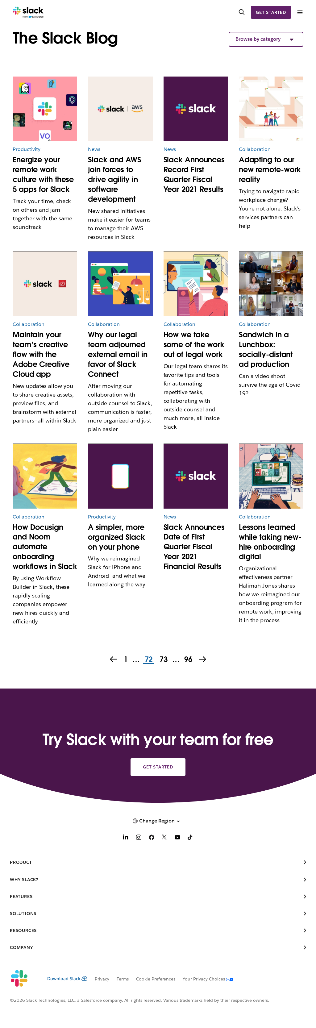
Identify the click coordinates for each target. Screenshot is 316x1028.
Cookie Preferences (156, 979)
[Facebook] (151, 838)
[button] (266, 39)
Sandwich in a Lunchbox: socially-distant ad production (266, 349)
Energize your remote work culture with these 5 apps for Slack (43, 174)
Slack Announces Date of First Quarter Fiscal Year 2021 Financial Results (194, 547)
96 (187, 660)
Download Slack (64, 978)
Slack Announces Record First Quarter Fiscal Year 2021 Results (194, 174)
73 (163, 660)
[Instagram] (138, 838)
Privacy (102, 979)
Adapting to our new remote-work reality (270, 169)
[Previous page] (113, 660)
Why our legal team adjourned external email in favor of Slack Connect (117, 354)
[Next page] (203, 660)
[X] (164, 838)
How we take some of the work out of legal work (194, 344)
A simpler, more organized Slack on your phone (116, 537)
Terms (123, 979)
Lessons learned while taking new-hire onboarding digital (270, 542)
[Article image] (45, 109)
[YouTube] (177, 838)
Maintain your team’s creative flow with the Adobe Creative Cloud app (41, 354)
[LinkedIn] (125, 838)
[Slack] (28, 12)
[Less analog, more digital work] (196, 284)
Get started (271, 12)
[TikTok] (190, 838)
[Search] (242, 12)
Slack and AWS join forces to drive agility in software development (114, 179)
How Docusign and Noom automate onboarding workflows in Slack (45, 547)
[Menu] (299, 12)
